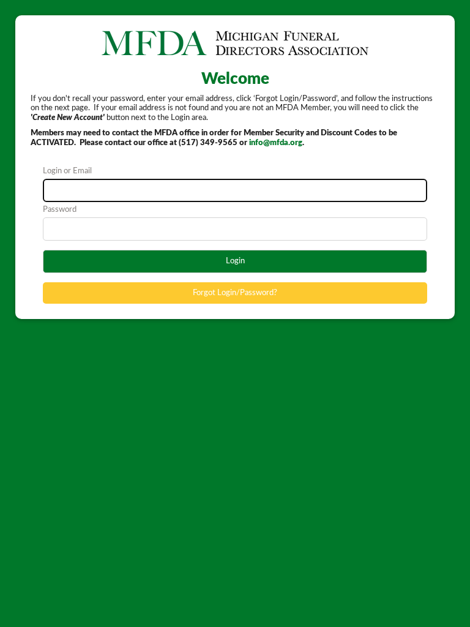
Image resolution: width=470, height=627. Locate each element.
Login (235, 261)
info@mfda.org (275, 143)
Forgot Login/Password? (235, 293)
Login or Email (67, 171)
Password (59, 210)
